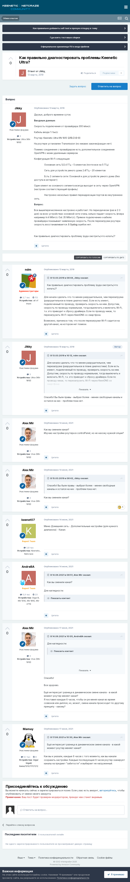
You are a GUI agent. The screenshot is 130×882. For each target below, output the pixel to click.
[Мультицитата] (36, 246)
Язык (20, 857)
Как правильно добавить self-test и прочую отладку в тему (65, 28)
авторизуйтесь (107, 790)
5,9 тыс (26, 594)
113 (36, 297)
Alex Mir (28, 423)
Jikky (42, 71)
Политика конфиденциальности (55, 857)
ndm (28, 269)
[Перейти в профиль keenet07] (29, 531)
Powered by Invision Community (65, 864)
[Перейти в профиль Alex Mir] (29, 434)
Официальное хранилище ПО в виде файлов (65, 46)
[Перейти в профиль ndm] (29, 281)
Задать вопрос (77, 86)
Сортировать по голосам (88, 257)
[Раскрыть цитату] (48, 278)
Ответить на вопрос (109, 86)
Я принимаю (117, 874)
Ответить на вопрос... (35, 809)
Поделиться (89, 73)
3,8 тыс (30, 547)
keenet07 (28, 519)
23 (36, 594)
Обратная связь (85, 857)
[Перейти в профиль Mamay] (29, 740)
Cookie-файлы (104, 857)
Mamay (28, 729)
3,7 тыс (26, 297)
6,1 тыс (26, 757)
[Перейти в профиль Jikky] (22, 73)
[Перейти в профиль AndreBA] (29, 578)
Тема (31, 857)
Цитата (45, 245)
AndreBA (28, 566)
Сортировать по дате (114, 257)
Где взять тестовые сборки (65, 37)
